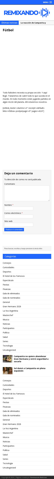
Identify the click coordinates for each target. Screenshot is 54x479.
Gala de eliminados (11, 293)
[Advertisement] (27, 62)
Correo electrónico (13, 213)
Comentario (9, 184)
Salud (5, 337)
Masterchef (8, 315)
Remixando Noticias (38, 477)
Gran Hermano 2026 (12, 306)
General (6, 302)
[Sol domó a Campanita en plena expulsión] (7, 372)
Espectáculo (8, 280)
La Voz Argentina (10, 310)
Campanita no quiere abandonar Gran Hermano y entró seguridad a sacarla (31, 359)
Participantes (8, 328)
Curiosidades (8, 267)
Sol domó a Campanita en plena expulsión (29, 369)
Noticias (6, 324)
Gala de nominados (11, 297)
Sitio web (8, 221)
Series (5, 341)
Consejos (7, 263)
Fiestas (6, 284)
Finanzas (7, 289)
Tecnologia (8, 345)
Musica (6, 319)
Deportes (7, 271)
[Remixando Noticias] (27, 13)
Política (6, 332)
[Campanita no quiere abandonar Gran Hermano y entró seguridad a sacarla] (7, 360)
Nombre (8, 205)
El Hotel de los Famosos (14, 276)
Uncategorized (9, 350)
